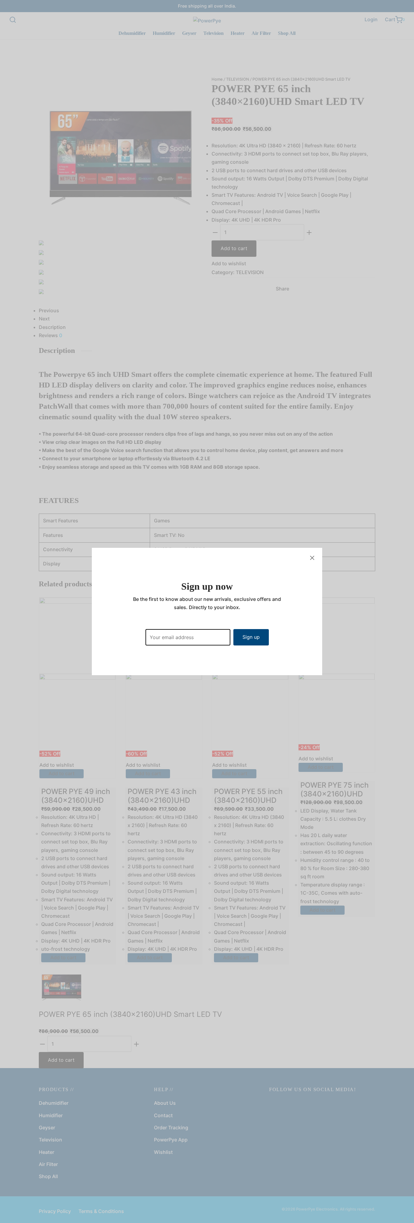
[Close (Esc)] (312, 557)
